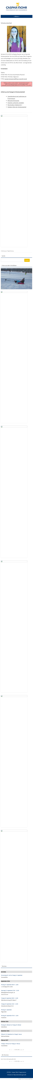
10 (15, 1049)
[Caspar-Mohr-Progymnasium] (16, 11)
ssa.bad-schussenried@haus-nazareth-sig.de (16, 79)
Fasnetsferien (4, 1045)
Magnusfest (4, 1012)
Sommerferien (4, 977)
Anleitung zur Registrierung (7, 251)
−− (11, 1050)
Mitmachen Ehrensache (13, 100)
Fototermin (3, 1017)
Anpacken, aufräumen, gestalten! (16, 103)
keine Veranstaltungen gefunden (8, 1059)
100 (18, 1049)
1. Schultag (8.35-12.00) (7, 986)
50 (16, 1049)
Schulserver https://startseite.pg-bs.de (16, 1075)
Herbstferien (4, 1027)
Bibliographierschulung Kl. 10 (8, 992)
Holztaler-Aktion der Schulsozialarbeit (17, 107)
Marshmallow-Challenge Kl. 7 (15, 105)
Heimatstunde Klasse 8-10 (7, 1006)
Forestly (19, 1079)
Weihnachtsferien (5, 1036)
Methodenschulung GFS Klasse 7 (8, 1000)
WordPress (30, 1079)
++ (21, 1050)
